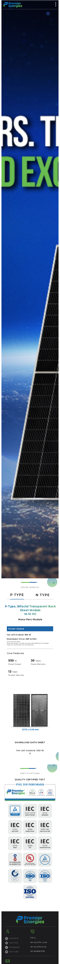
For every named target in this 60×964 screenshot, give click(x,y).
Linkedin (14, 938)
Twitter (13, 943)
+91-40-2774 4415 (38, 942)
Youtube (14, 952)
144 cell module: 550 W (30, 750)
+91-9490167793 (37, 951)
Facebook (14, 947)
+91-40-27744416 (38, 947)
